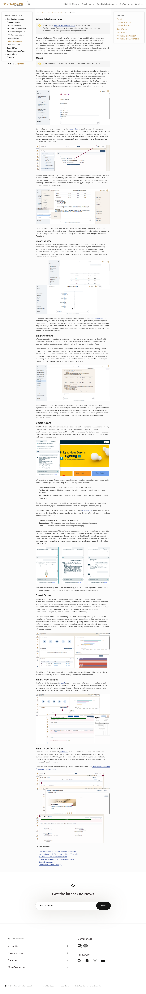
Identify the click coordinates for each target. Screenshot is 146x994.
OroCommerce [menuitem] (126, 4)
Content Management (16, 32)
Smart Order (122, 32)
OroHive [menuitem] (139, 4)
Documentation (41, 13)
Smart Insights (124, 22)
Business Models (14, 25)
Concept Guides (57, 13)
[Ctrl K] (44, 4)
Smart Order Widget (127, 36)
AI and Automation (15, 41)
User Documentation (13, 16)
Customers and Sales (16, 35)
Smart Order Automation (128, 39)
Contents (120, 16)
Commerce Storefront (16, 51)
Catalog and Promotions (17, 28)
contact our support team (64, 25)
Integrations (12, 54)
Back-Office (12, 48)
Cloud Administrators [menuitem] (105, 4)
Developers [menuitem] (87, 4)
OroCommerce (18, 939)
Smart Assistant (125, 25)
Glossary (10, 57)
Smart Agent (122, 29)
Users (49, 13)
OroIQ (119, 19)
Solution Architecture (15, 19)
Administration (13, 38)
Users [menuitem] (74, 4)
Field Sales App (14, 44)
